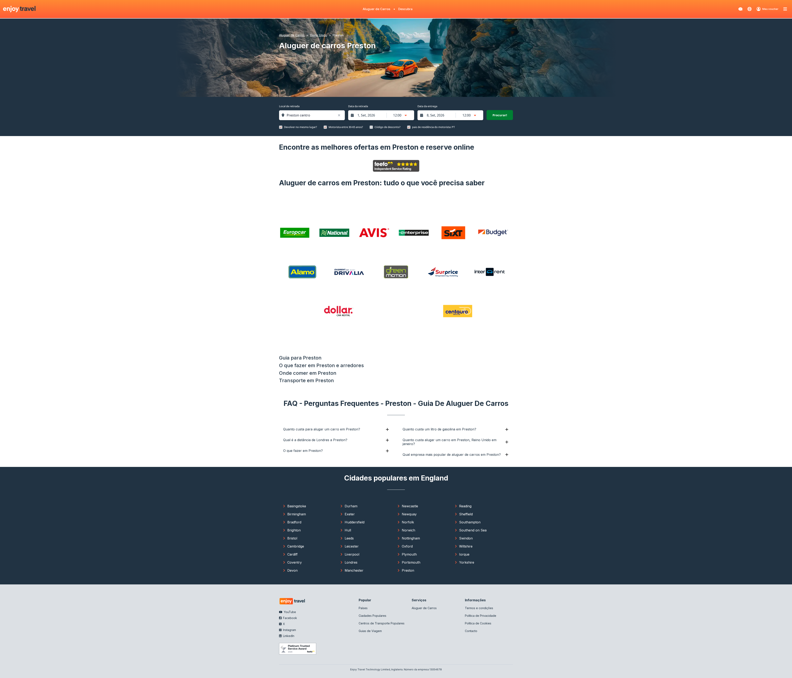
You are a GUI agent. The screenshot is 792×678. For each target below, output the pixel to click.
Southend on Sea (473, 530)
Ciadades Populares (372, 615)
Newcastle (410, 506)
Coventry (294, 562)
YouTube (289, 612)
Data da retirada (358, 106)
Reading (465, 506)
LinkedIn (288, 636)
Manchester (354, 570)
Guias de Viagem (370, 631)
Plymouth (409, 554)
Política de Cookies (478, 623)
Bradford (294, 522)
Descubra (405, 9)
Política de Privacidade (480, 615)
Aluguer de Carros (376, 9)
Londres (351, 562)
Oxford (407, 546)
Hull (348, 530)
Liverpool (352, 554)
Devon (292, 570)
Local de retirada (289, 106)
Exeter (350, 514)
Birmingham (296, 514)
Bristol (292, 538)
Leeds (349, 538)
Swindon (466, 538)
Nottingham (411, 538)
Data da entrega (427, 106)
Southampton (470, 522)
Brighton (294, 530)
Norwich (408, 530)
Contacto (471, 631)
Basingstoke (296, 506)
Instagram (289, 630)
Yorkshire (466, 562)
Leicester (352, 546)
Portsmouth (411, 562)
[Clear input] (339, 115)
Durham (351, 506)
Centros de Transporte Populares (381, 623)
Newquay (409, 514)
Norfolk (408, 522)
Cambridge (295, 546)
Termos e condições (479, 608)
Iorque (464, 554)
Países (363, 608)
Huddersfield (354, 522)
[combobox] (314, 115)
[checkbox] (280, 127)
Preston (408, 570)
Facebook (289, 618)
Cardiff (292, 554)
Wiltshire (466, 546)
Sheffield (466, 514)
